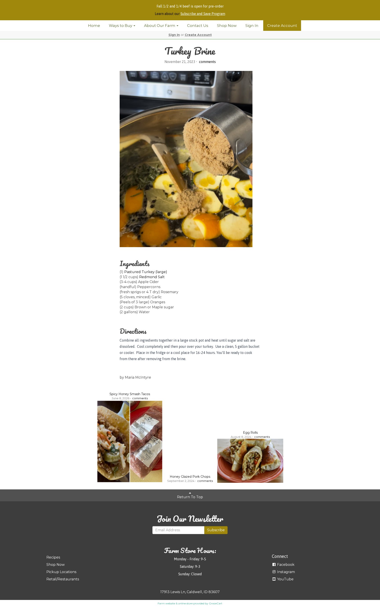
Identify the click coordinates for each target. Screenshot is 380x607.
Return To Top (190, 497)
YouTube (285, 579)
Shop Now (227, 25)
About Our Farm (160, 25)
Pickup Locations (61, 572)
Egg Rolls (250, 433)
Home (94, 25)
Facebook (285, 565)
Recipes (53, 557)
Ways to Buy (121, 25)
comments (207, 62)
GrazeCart (215, 603)
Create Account (282, 25)
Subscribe (216, 530)
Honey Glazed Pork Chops (190, 477)
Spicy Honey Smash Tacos (130, 394)
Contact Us (197, 25)
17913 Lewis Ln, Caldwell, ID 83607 (190, 592)
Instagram (285, 572)
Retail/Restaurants (62, 579)
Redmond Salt (152, 277)
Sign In (251, 25)
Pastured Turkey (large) (145, 272)
